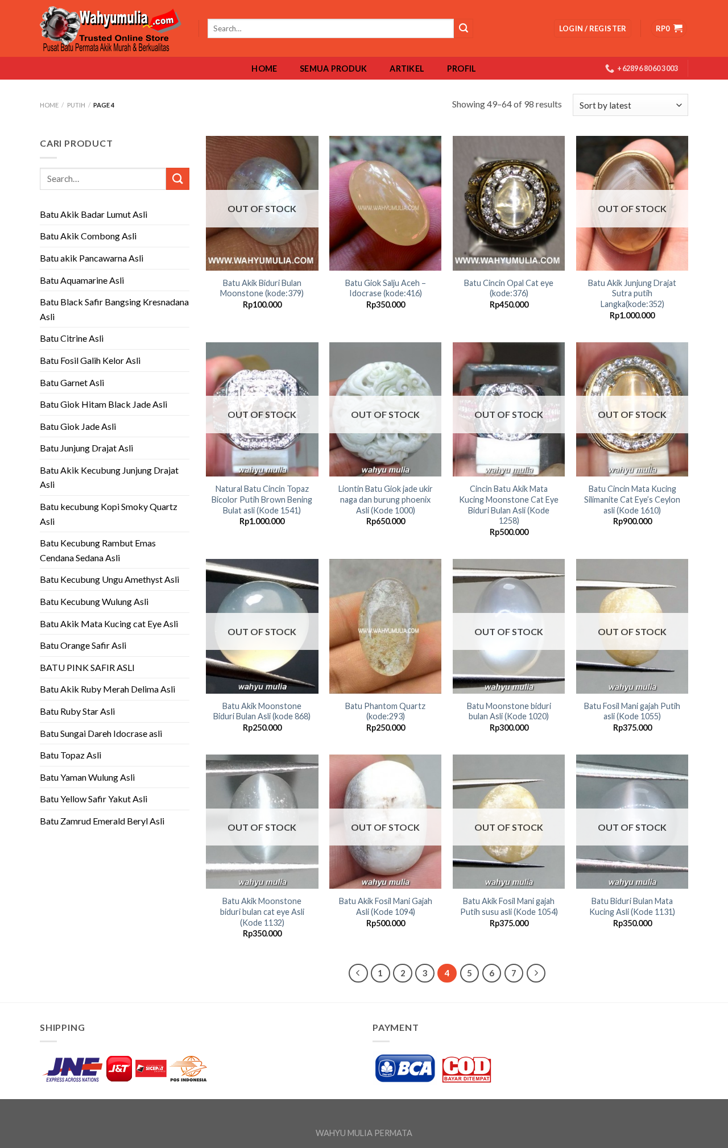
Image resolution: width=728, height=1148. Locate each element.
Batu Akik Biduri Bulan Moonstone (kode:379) (262, 288)
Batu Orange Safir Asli (83, 645)
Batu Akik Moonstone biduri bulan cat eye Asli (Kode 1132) (262, 911)
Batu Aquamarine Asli (82, 280)
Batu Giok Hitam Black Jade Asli (103, 404)
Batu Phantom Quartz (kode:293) (385, 711)
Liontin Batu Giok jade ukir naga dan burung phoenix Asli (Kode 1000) (385, 499)
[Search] (463, 28)
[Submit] (177, 179)
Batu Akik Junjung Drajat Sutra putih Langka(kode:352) (632, 293)
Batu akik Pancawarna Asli (91, 257)
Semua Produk (333, 68)
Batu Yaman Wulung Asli (87, 777)
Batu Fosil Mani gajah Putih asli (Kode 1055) (632, 711)
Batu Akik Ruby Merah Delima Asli (107, 688)
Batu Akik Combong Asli (88, 235)
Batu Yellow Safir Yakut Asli (93, 798)
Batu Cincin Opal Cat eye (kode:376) (508, 288)
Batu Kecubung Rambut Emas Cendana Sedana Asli (98, 550)
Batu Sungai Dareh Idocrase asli (101, 733)
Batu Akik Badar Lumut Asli (93, 214)
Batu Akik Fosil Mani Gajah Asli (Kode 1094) (385, 906)
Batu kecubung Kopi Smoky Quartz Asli (108, 514)
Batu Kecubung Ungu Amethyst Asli (109, 579)
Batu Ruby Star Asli (77, 711)
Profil (462, 68)
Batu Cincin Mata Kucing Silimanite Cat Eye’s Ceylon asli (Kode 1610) (632, 499)
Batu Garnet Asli (72, 382)
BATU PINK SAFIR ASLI (88, 667)
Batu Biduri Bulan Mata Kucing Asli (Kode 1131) (632, 906)
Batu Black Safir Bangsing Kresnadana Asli (114, 309)
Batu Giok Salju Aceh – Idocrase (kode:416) (385, 288)
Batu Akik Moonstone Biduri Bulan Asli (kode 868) (262, 711)
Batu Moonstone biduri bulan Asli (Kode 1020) (509, 711)
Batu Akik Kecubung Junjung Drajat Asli (109, 477)
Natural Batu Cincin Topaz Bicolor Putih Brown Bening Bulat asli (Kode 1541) (262, 499)
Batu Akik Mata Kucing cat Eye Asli (109, 623)
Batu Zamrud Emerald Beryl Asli (102, 820)
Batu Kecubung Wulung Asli (94, 601)
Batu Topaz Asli (70, 754)
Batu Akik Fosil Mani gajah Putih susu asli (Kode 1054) (509, 906)
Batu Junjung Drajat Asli (86, 447)
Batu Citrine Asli (72, 338)
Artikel (407, 68)
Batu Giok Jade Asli (78, 426)
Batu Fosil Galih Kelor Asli (90, 360)
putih (76, 105)
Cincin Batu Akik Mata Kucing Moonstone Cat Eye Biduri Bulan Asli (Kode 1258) (509, 504)
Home (264, 68)
